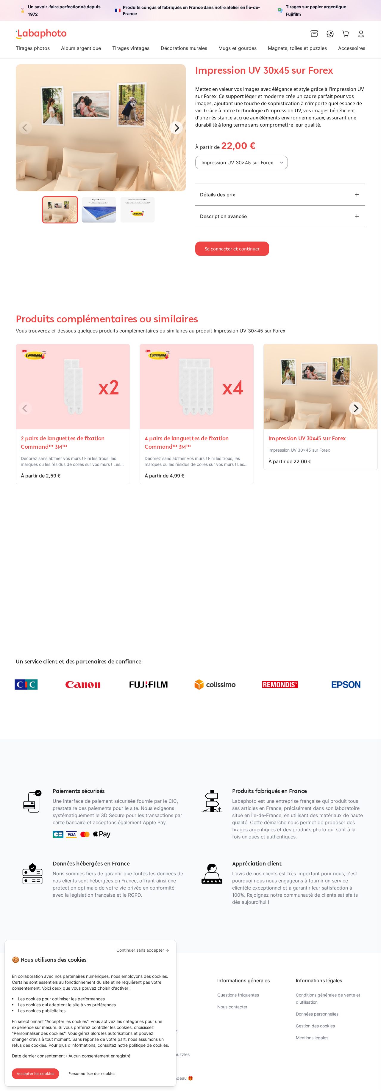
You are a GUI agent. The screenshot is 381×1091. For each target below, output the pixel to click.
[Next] (176, 127)
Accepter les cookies (35, 1073)
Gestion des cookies (315, 1026)
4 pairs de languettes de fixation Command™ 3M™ (187, 442)
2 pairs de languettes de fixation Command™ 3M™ (63, 442)
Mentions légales (312, 1037)
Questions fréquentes (238, 995)
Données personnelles (317, 1014)
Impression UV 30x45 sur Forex (306, 438)
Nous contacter (232, 1007)
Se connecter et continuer (232, 248)
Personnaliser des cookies (91, 1073)
